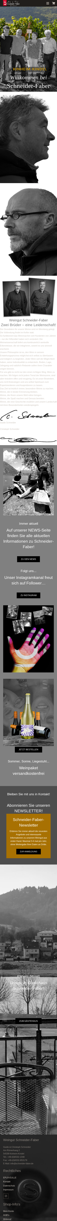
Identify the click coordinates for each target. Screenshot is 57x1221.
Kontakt (6, 1181)
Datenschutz (9, 1186)
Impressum (8, 1190)
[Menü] (48, 3)
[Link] (11, 3)
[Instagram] (5, 1196)
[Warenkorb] (54, 3)
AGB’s (6, 1215)
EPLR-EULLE (9, 1178)
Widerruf (7, 1219)
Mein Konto (8, 1211)
